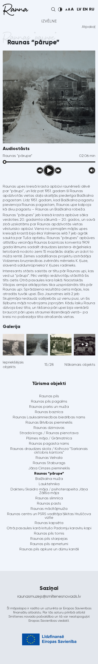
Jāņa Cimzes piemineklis (49, 468)
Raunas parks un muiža (49, 406)
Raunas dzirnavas (49, 427)
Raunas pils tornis (49, 533)
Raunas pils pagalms (49, 401)
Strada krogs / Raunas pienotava (49, 433)
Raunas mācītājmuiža (49, 508)
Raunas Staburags (49, 463)
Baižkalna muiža (49, 478)
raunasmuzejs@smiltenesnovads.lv (49, 596)
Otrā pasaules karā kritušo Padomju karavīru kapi (49, 528)
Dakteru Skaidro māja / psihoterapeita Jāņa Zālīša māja (49, 491)
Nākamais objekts (79, 364)
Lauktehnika (49, 484)
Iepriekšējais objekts (13, 364)
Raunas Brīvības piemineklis (49, 422)
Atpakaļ (88, 26)
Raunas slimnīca (49, 498)
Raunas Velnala (49, 457)
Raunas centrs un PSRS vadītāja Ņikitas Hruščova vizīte (49, 516)
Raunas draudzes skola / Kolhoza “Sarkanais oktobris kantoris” (49, 450)
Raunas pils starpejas (49, 538)
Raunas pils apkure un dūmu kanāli (49, 549)
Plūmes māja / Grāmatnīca (49, 438)
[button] (53, 9)
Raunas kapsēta (49, 523)
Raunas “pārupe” (49, 473)
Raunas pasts (49, 503)
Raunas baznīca (49, 412)
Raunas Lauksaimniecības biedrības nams (49, 417)
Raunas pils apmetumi (49, 544)
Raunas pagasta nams (49, 443)
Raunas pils (49, 396)
